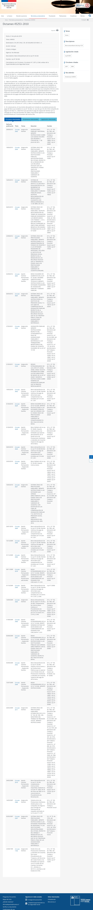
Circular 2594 (17, 542)
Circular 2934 (17, 148)
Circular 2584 (17, 556)
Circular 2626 (17, 448)
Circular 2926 (17, 208)
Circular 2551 (17, 636)
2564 (72, 66)
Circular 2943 (17, 130)
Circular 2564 (17, 601)
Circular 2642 (17, 390)
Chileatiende (52, 899)
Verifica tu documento (9, 907)
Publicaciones (62, 16)
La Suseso (9, 16)
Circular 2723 (17, 365)
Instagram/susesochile (35, 900)
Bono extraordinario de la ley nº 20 (74, 45)
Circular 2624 (17, 462)
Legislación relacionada (48, 119)
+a (91, 457)
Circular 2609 (17, 527)
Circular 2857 (17, 237)
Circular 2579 (17, 570)
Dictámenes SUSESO (30, 20)
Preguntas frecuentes (9, 897)
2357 (66, 66)
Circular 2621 (17, 486)
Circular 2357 (17, 817)
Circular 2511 (17, 709)
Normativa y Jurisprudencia (16, 20)
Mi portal (80, 5)
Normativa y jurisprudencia (38, 16)
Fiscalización (52, 16)
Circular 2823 (17, 294)
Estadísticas (73, 16)
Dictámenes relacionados (30, 119)
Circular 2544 (17, 683)
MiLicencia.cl (52, 902)
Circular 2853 (17, 275)
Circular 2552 (17, 664)
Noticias (83, 16)
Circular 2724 (17, 327)
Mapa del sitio (7, 899)
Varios (66, 35)
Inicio (6, 20)
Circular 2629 (17, 405)
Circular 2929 (17, 181)
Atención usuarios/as (21, 16)
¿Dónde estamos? (8, 902)
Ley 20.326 (68, 56)
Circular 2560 (17, 620)
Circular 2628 (17, 428)
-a (92, 460)
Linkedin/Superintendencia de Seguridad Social (36, 903)
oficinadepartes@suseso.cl (11, 904)
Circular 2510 (17, 781)
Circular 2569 (17, 586)
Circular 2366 (17, 801)
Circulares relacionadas (13, 119)
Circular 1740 (17, 850)
